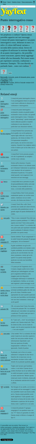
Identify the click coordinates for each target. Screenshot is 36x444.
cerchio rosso (4, 157)
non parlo (7, 218)
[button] (1, 2)
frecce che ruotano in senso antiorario (5, 357)
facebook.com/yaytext (19, 427)
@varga (25, 432)
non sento (7, 333)
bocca (5, 181)
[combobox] (18, 6)
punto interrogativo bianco (4, 104)
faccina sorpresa (5, 134)
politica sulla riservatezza (7, 432)
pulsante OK (4, 309)
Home (4, 2)
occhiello (6, 387)
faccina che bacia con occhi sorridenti (5, 371)
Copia (10, 73)
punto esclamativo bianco (4, 168)
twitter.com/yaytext (5, 427)
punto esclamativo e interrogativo (4, 115)
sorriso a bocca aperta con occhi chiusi (5, 293)
